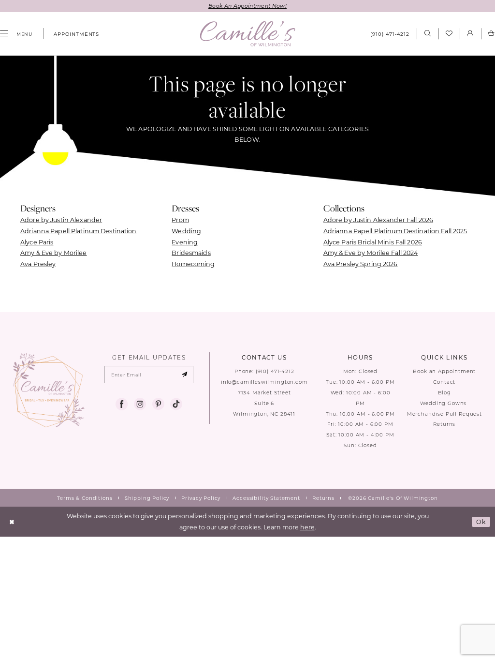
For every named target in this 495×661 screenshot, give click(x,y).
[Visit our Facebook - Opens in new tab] (122, 404)
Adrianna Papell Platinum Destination (78, 231)
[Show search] (427, 34)
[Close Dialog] (12, 521)
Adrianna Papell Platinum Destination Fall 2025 (395, 231)
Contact (444, 382)
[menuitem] (73, 34)
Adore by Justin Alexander (61, 220)
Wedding (186, 231)
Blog (444, 393)
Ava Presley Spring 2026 (360, 264)
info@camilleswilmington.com (264, 382)
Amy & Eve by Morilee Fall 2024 (370, 252)
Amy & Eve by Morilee (53, 252)
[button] (470, 34)
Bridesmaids (191, 252)
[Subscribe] (184, 374)
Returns (444, 424)
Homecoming (193, 264)
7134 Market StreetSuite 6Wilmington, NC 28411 (264, 403)
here (307, 527)
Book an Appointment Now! (247, 5)
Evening (185, 242)
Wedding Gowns (444, 403)
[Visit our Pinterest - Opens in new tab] (158, 404)
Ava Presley (38, 264)
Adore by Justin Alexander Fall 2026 (378, 220)
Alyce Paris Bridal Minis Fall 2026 (372, 242)
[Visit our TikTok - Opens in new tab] (176, 404)
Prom (180, 220)
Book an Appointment (444, 371)
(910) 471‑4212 (275, 371)
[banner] (247, 33)
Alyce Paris (36, 242)
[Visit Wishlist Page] (449, 34)
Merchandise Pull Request (444, 414)
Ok (481, 522)
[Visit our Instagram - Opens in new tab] (140, 404)
